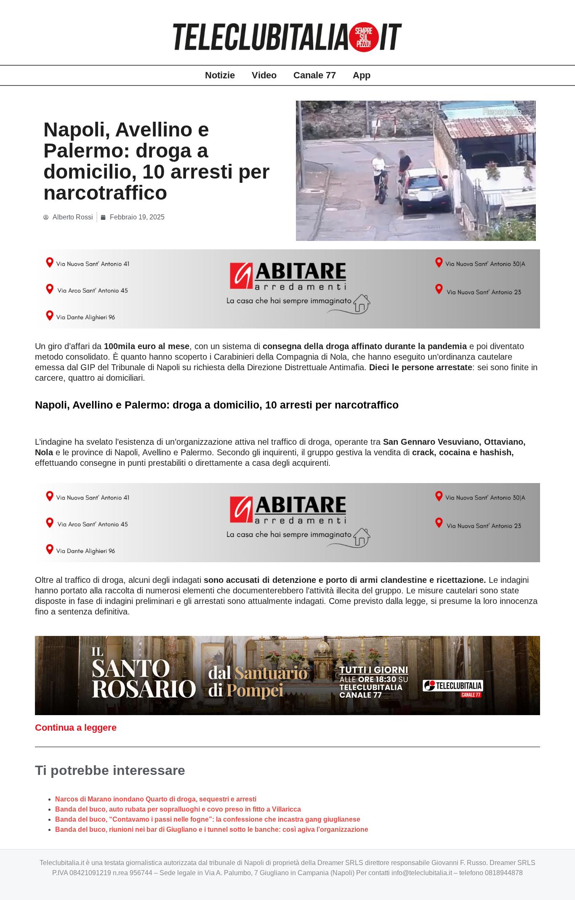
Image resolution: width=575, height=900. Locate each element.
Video (264, 75)
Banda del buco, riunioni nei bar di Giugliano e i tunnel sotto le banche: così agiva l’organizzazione (211, 829)
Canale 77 (314, 75)
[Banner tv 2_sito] (287, 674)
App (361, 75)
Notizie (220, 75)
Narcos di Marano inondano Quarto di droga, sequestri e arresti (155, 799)
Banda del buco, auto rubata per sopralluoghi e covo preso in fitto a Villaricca (178, 809)
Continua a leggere (76, 727)
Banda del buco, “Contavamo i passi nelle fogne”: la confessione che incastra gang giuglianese (207, 819)
